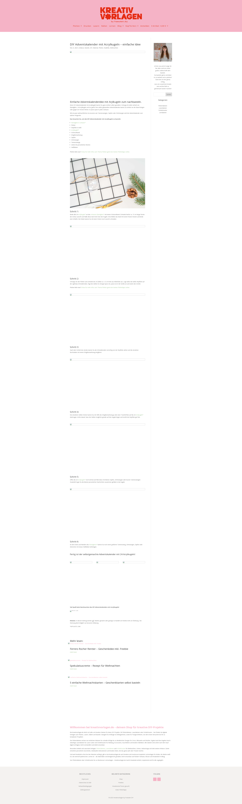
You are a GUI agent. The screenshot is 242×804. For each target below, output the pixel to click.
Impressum (85, 779)
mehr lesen (73, 652)
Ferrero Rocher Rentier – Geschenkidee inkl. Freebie (99, 649)
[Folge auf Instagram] (119, 4)
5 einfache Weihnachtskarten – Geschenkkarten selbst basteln (105, 682)
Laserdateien (163, 108)
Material (95, 48)
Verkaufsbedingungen (85, 786)
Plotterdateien (162, 106)
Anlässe (81, 48)
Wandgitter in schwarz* (78, 123)
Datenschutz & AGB (85, 782)
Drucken (87, 26)
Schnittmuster (163, 110)
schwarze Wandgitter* (98, 214)
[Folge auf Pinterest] (122, 4)
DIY (91, 48)
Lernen (112, 26)
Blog (120, 26)
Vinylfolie (106, 48)
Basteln (87, 48)
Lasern (96, 26)
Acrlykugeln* (75, 130)
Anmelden (144, 26)
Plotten (76, 26)
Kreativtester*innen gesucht (121, 786)
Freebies (121, 782)
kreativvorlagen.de (102, 727)
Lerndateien (162, 112)
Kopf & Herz (131, 26)
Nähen (104, 26)
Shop (121, 779)
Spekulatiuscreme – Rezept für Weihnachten (95, 665)
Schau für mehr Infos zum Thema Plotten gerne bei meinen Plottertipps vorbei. (105, 152)
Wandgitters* (93, 544)
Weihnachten (114, 48)
